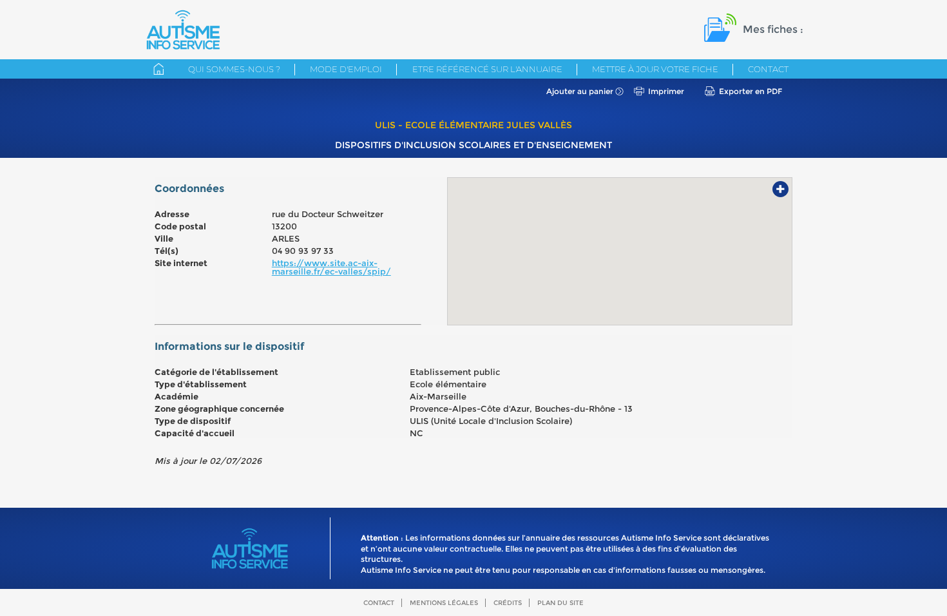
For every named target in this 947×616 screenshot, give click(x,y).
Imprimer (666, 91)
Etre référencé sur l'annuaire (487, 69)
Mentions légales (444, 603)
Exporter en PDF (750, 91)
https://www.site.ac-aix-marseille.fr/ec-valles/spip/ (331, 267)
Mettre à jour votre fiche (655, 69)
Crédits (507, 603)
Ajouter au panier (579, 91)
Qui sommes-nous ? (234, 69)
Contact (768, 69)
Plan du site (560, 603)
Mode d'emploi (346, 69)
